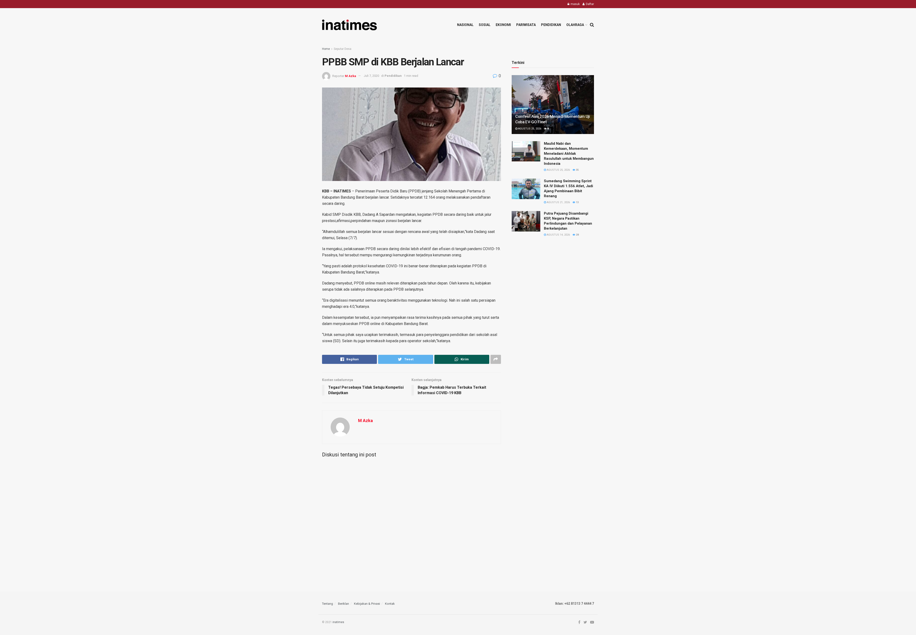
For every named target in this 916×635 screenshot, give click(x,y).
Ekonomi (503, 25)
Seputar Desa (342, 49)
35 (577, 169)
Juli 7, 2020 (371, 75)
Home (326, 49)
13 (577, 202)
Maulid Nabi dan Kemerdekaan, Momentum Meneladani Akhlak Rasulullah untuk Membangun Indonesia (569, 153)
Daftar (589, 4)
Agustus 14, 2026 (558, 234)
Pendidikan (551, 25)
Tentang (327, 603)
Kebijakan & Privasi (367, 603)
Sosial (484, 25)
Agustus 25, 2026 (529, 128)
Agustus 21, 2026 (558, 202)
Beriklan (343, 603)
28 (577, 234)
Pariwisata (526, 25)
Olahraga (575, 25)
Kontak (390, 603)
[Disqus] (411, 520)
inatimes (338, 622)
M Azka (350, 75)
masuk (575, 4)
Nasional (465, 25)
